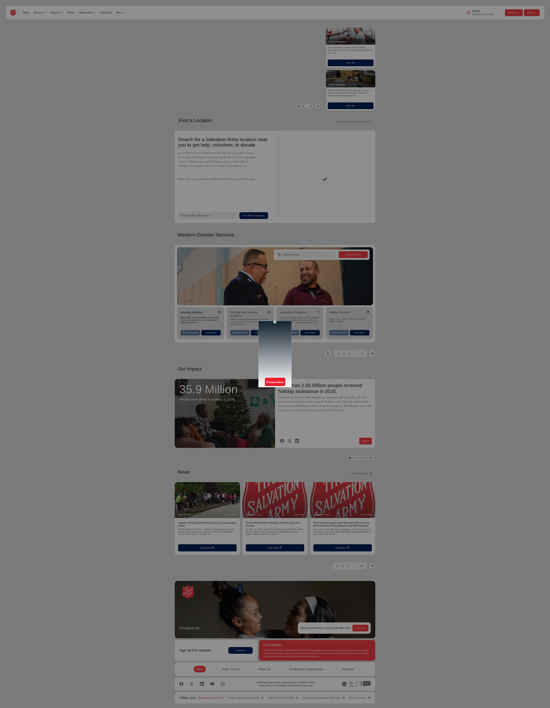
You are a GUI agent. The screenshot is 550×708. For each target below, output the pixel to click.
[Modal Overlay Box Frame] (275, 354)
